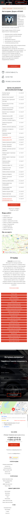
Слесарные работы (7, 468)
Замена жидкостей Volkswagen (14, 328)
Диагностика (7, 471)
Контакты (7, 513)
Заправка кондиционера (7, 464)
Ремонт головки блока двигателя (7, 481)
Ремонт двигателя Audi (14, 313)
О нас (14, 504)
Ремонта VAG (14, 333)
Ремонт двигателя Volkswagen (14, 318)
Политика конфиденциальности (14, 449)
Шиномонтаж (7, 466)
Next (27, 273)
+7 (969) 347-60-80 (14, 440)
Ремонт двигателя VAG (14, 338)
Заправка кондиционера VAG (14, 336)
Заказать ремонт (14, 66)
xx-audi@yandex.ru (15, 453)
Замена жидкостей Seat (14, 331)
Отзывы (7, 511)
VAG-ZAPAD (9, 2)
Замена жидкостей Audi (14, 323)
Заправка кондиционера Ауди (14, 303)
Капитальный (7, 491)
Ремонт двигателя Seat (7, 500)
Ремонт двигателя (14, 488)
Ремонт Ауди (14, 293)
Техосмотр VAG (14, 316)
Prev (2, 273)
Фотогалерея (7, 509)
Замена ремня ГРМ (7, 139)
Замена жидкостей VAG (14, 341)
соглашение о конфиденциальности (19, 388)
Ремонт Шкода (14, 296)
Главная (4, 8)
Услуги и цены (9, 8)
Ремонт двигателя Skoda (8, 502)
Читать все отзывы (14, 288)
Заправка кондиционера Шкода (14, 306)
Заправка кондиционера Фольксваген (14, 308)
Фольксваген (7, 498)
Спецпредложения (7, 507)
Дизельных (7, 494)
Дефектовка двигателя (7, 484)
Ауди (8, 496)
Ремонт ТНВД (7, 485)
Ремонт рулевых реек (7, 469)
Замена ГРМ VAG (14, 321)
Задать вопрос (20, 2)
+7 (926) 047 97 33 (14, 437)
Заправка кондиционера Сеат (14, 311)
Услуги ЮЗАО (14, 476)
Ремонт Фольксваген (14, 298)
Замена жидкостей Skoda (14, 326)
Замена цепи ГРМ (6, 137)
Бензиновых (7, 493)
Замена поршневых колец (7, 479)
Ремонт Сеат (14, 301)
